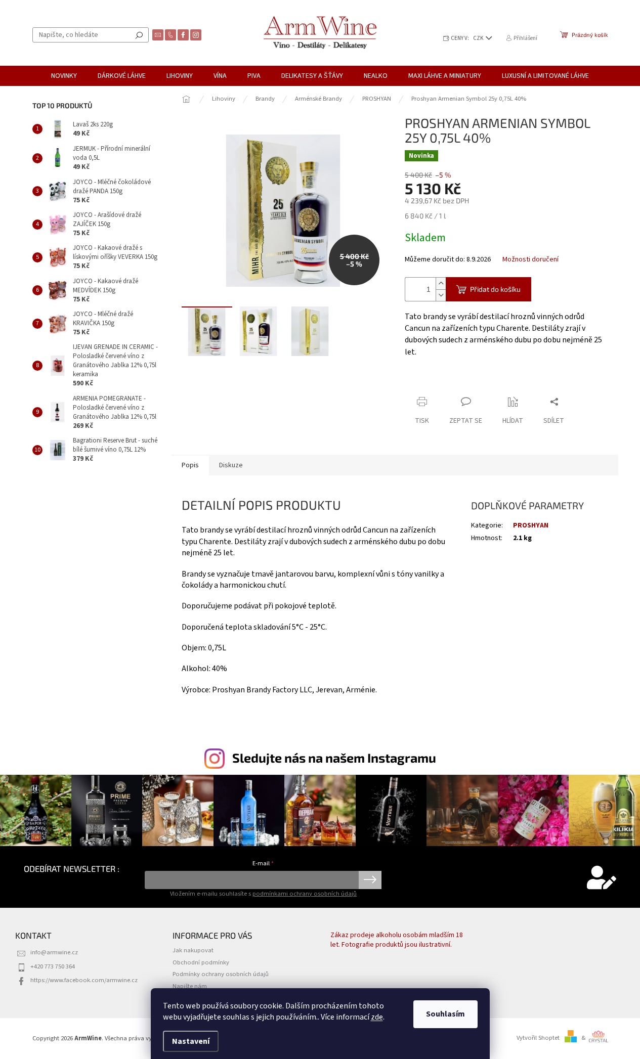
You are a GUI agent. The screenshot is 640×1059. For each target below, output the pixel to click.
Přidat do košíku (495, 289)
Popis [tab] (190, 465)
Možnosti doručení (530, 259)
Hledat (139, 34)
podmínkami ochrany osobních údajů (304, 893)
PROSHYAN (530, 525)
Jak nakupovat (193, 950)
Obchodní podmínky (201, 962)
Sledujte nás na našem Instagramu (334, 757)
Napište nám (190, 986)
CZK (479, 38)
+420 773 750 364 (52, 966)
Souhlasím (445, 1014)
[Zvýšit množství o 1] (441, 283)
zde (377, 1017)
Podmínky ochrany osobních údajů (221, 974)
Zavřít (458, 382)
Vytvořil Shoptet (538, 1037)
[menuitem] (64, 76)
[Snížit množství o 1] (441, 295)
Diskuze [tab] (231, 465)
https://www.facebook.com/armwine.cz (84, 980)
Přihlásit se (370, 880)
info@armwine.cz (54, 952)
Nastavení (190, 1041)
